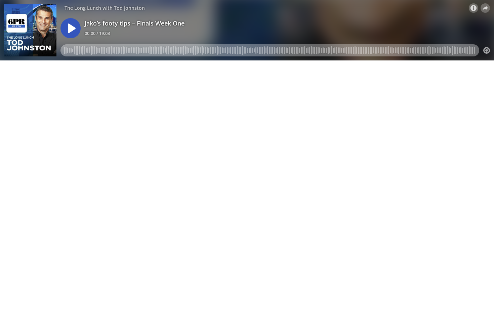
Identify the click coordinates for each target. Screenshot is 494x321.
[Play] (70, 28)
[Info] (473, 8)
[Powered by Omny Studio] (486, 50)
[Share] (485, 8)
